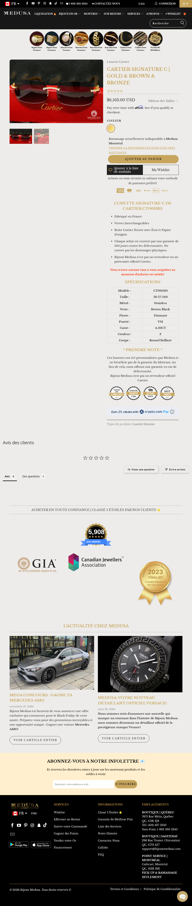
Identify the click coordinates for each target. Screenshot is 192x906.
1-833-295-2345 (167, 829)
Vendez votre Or (65, 840)
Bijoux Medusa (30, 890)
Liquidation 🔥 (45, 13)
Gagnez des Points (66, 833)
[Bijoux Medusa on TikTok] (56, 3)
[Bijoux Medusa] (17, 13)
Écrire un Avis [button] (177, 469)
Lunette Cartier (118, 62)
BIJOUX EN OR (68, 13)
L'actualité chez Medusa (96, 626)
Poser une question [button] (143, 469)
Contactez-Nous (108, 840)
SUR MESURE (113, 13)
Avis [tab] (7, 476)
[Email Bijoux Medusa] (61, 3)
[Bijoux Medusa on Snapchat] (50, 3)
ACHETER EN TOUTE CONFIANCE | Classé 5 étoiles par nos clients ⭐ (96, 510)
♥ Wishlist (173, 13)
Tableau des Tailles (162, 101)
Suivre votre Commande (70, 826)
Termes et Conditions (124, 889)
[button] (182, 896)
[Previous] (13, 91)
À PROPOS (153, 13)
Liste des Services (109, 826)
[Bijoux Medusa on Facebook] (26, 3)
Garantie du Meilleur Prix (115, 819)
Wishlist (59, 812)
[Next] (99, 91)
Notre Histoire (107, 833)
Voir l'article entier (35, 740)
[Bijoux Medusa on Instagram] (44, 3)
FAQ (101, 854)
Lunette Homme (143, 424)
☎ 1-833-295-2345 (77, 3)
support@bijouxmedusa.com (161, 849)
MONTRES (91, 13)
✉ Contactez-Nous (106, 3)
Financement (63, 847)
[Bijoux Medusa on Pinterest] (38, 3)
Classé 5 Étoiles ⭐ (110, 812)
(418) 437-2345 (157, 825)
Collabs (103, 847)
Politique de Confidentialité (162, 889)
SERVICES (134, 13)
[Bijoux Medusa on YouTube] (32, 3)
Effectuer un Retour (67, 819)
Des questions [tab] (31, 476)
